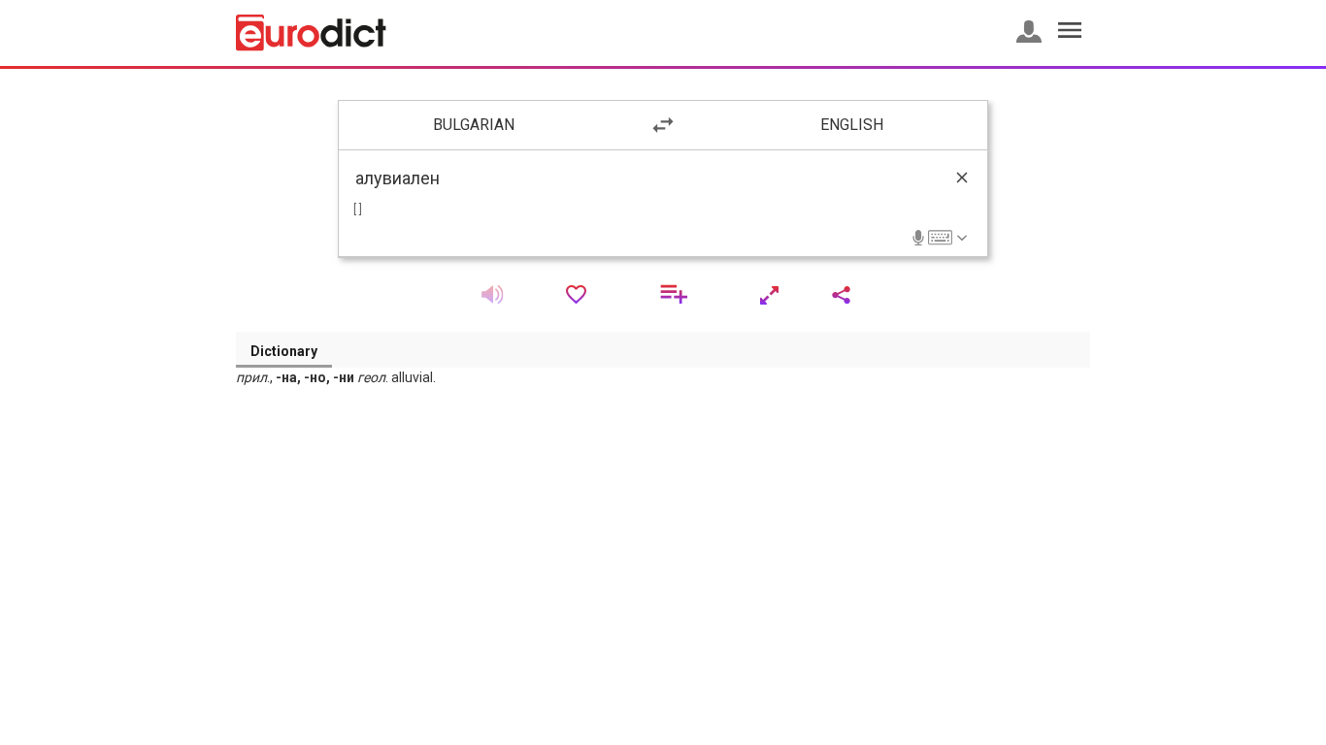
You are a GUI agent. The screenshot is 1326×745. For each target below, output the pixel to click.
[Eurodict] (311, 33)
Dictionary (283, 351)
